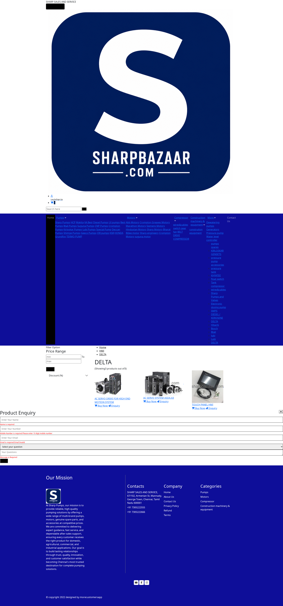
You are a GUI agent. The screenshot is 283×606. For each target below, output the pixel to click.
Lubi (213, 339)
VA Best (88, 222)
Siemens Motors (156, 226)
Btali (213, 332)
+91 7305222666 (136, 512)
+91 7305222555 (136, 507)
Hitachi (215, 325)
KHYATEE (216, 275)
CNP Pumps (101, 226)
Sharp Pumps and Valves (217, 297)
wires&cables (180, 224)
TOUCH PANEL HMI (202, 404)
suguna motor (143, 236)
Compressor (181, 217)
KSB (112, 233)
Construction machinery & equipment (198, 221)
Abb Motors (132, 222)
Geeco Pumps (88, 233)
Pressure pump (215, 233)
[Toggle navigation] (55, 6)
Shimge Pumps (72, 233)
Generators (212, 229)
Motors (131, 217)
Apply (50, 369)
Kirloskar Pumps (73, 229)
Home (50, 217)
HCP (73, 222)
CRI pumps (103, 233)
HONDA (119, 233)
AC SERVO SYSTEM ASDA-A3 (158, 398)
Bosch (214, 328)
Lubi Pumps (89, 229)
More (211, 217)
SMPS (214, 310)
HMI (101, 351)
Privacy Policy (171, 506)
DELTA (214, 321)
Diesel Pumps (100, 222)
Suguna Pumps (85, 226)
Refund (168, 510)
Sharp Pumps (62, 222)
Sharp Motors (154, 229)
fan (175, 231)
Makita (80, 222)
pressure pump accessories (217, 261)
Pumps (60, 217)
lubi (213, 335)
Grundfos (60, 236)
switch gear (179, 228)
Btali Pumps (70, 226)
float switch (217, 279)
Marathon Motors (136, 226)
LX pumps (114, 222)
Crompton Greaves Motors (155, 222)
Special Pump (103, 229)
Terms (167, 515)
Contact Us (231, 219)
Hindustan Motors (136, 229)
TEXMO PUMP (74, 236)
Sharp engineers (149, 233)
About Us (169, 496)
